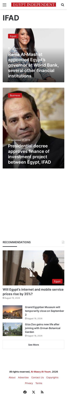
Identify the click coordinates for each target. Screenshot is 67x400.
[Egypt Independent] (33, 5)
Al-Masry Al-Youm (41, 371)
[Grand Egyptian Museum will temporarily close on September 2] (12, 312)
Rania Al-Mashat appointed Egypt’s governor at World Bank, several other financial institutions (33, 65)
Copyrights (52, 377)
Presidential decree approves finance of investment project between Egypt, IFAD (29, 154)
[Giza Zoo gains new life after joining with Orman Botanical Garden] (12, 329)
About (12, 377)
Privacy (29, 383)
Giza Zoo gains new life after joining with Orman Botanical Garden (42, 328)
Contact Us (37, 377)
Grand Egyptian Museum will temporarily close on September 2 (44, 311)
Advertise (23, 377)
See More (33, 344)
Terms (38, 383)
